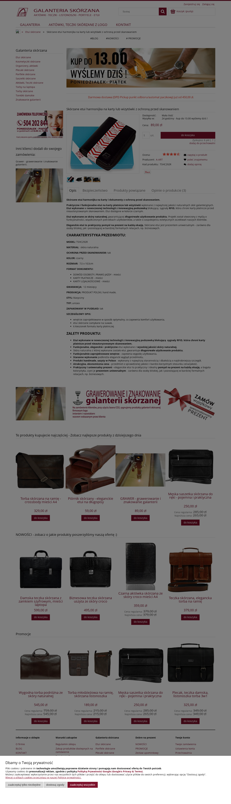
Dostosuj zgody (55, 784)
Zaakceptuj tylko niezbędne (24, 784)
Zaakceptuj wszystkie (82, 784)
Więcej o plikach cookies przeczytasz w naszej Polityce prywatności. (43, 777)
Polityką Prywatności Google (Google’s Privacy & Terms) (110, 771)
